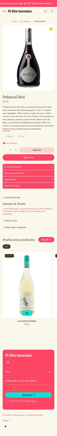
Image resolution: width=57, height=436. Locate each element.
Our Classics (25, 21)
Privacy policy (31, 401)
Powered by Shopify (35, 415)
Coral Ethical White (26, 321)
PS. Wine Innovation (18, 415)
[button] (4, 11)
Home (14, 21)
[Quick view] (26, 313)
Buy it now (28, 157)
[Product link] (27, 285)
